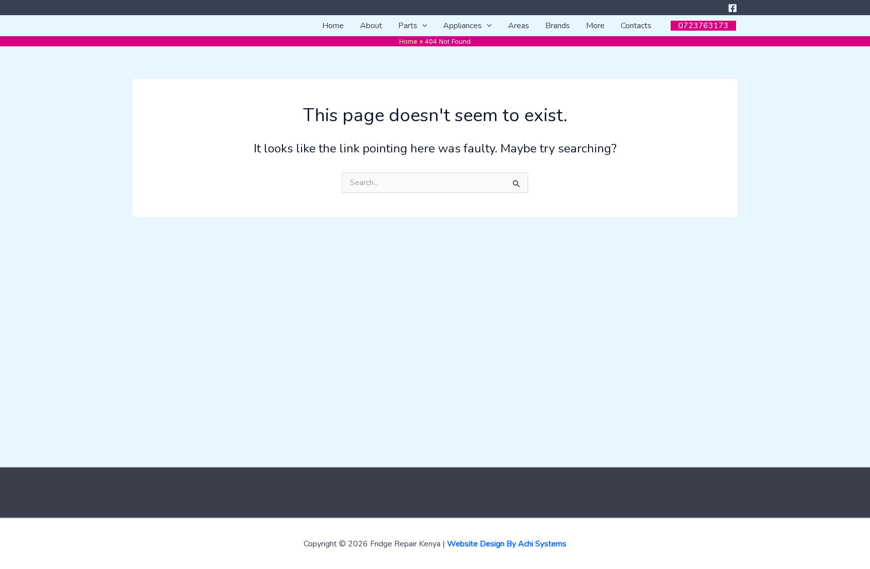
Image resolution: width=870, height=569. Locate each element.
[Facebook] (732, 8)
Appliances (462, 25)
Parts (407, 25)
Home (333, 25)
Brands (557, 25)
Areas (518, 25)
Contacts (636, 25)
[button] (422, 26)
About (371, 25)
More (595, 25)
